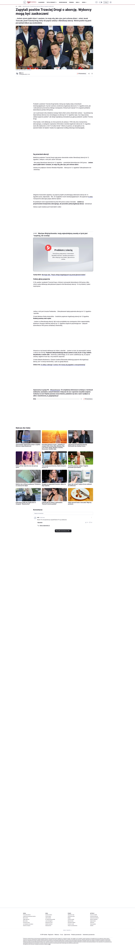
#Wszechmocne (63, 2)
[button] (100, 2)
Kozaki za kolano (48, 914)
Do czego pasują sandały (50, 919)
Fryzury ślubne (48, 916)
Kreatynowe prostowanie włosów (29, 916)
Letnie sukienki (48, 917)
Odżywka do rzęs (71, 914)
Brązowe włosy (70, 920)
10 (87, 522)
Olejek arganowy (26, 919)
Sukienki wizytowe (48, 924)
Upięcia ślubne (93, 920)
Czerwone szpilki (71, 919)
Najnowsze (41, 2)
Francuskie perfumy (27, 914)
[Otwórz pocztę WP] (96, 2)
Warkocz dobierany (93, 919)
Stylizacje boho (48, 925)
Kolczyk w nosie (71, 924)
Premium (71, 2)
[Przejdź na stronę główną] (24, 3)
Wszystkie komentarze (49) (62, 531)
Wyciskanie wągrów (71, 922)
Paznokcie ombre (26, 922)
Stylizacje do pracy (49, 922)
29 (91, 522)
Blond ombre (25, 917)
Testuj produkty (51, 2)
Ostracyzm (92, 922)
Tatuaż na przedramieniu (72, 925)
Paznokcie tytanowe (94, 916)
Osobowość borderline (94, 917)
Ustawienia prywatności (88, 934)
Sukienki (91, 925)
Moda (77, 2)
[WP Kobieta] (32, 2)
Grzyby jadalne (93, 924)
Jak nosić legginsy (48, 920)
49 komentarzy (82, 73)
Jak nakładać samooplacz (28, 924)
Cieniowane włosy (71, 916)
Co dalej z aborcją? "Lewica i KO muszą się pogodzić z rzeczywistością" (62, 365)
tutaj (49, 944)
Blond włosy (25, 920)
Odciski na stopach (26, 925)
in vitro (90, 197)
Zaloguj (106, 2)
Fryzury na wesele (93, 914)
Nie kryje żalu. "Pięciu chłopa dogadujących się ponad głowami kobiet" (64, 275)
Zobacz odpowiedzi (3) (45, 525)
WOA (20, 73)
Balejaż (69, 917)
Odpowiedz (39, 522)
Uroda (83, 2)
